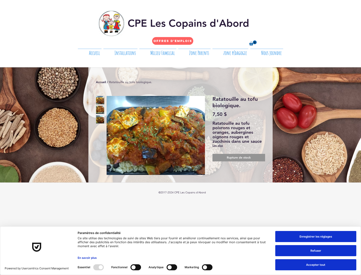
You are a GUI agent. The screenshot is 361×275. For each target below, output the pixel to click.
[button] (253, 43)
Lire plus (217, 145)
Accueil (101, 82)
